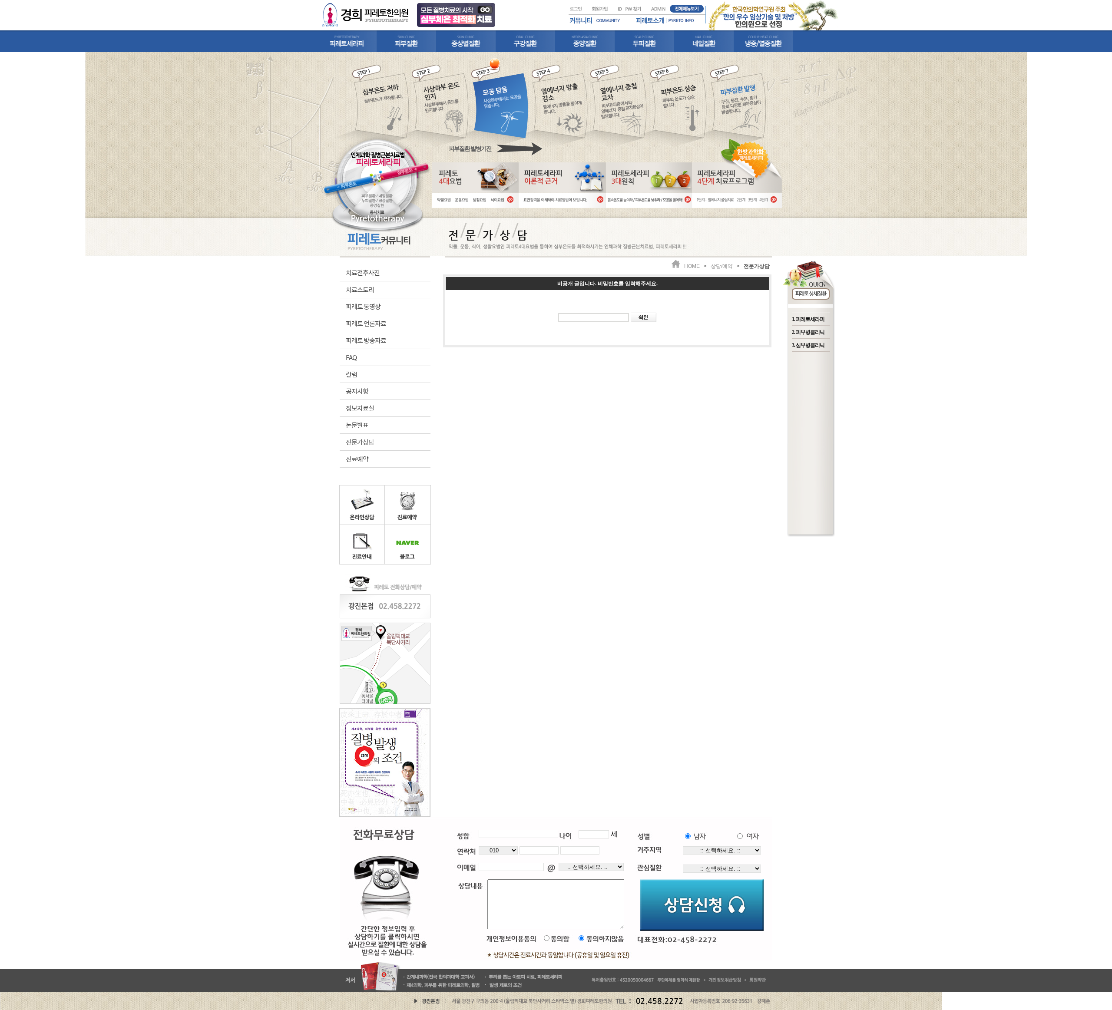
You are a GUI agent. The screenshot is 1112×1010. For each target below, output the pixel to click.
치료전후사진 (363, 272)
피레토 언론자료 (366, 323)
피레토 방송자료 (366, 340)
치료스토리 (360, 289)
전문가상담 (360, 442)
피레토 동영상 (363, 306)
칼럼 (351, 374)
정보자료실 (360, 408)
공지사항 (357, 391)
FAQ (351, 357)
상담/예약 (722, 266)
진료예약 (357, 459)
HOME (692, 266)
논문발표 (357, 425)
